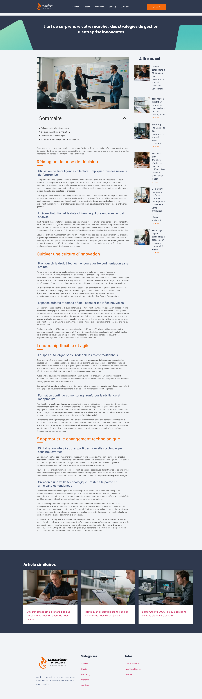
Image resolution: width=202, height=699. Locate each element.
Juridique (125, 6)
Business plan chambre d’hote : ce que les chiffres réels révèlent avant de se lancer (158, 166)
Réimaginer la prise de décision (55, 128)
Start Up (112, 6)
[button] (124, 118)
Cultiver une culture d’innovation (55, 132)
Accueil (75, 6)
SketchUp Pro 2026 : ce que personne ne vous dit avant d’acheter (158, 134)
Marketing (99, 6)
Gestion (86, 6)
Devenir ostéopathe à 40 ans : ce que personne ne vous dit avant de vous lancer (48, 615)
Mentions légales (133, 669)
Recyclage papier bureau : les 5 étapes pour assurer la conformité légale (158, 240)
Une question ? (132, 663)
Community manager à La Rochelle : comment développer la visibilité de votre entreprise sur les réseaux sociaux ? (158, 205)
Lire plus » (155, 92)
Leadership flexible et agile (53, 135)
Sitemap (129, 674)
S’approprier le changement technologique (60, 139)
